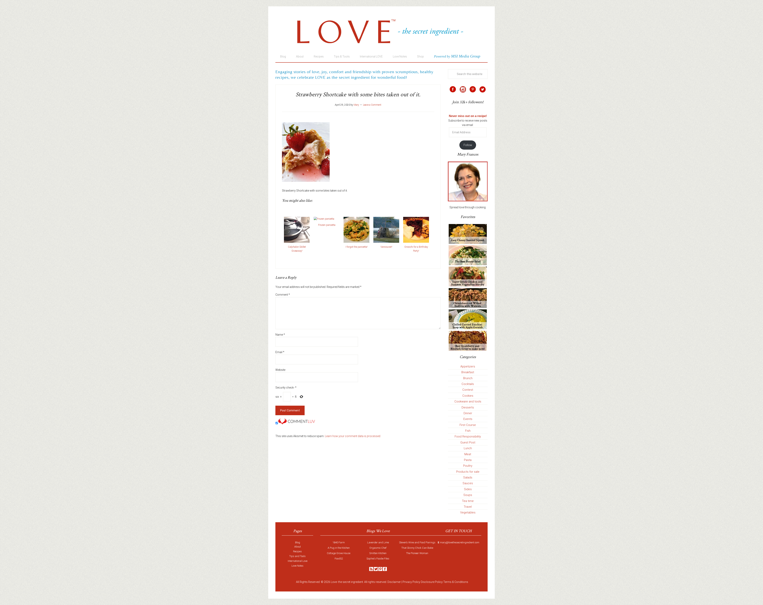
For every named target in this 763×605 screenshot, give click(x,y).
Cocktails (468, 384)
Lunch (468, 448)
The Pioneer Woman (417, 553)
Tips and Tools (297, 556)
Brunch (468, 378)
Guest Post (467, 442)
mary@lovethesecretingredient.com (459, 542)
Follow (468, 145)
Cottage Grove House (338, 553)
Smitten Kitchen (377, 553)
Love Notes (297, 565)
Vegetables (467, 512)
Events (467, 419)
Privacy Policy (411, 582)
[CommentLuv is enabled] (296, 423)
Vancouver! (386, 246)
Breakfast (467, 372)
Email (279, 352)
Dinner (468, 413)
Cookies (467, 395)
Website (280, 369)
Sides (468, 489)
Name (280, 334)
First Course (468, 425)
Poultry (467, 466)
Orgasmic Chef (377, 547)
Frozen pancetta (326, 224)
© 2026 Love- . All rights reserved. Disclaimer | (361, 582)
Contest (467, 390)
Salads (467, 477)
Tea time (468, 501)
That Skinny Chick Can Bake (417, 547)
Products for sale (467, 471)
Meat (467, 454)
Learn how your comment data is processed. (353, 436)
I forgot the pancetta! (357, 246)
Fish (468, 431)
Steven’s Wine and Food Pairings (417, 542)
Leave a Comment (372, 104)
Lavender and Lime (378, 542)
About (297, 546)
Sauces (468, 483)
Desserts (468, 407)
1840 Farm (338, 542)
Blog (297, 542)
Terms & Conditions (455, 582)
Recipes (297, 551)
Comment (282, 294)
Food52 (339, 558)
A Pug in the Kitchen (339, 547)
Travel (468, 507)
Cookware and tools (467, 401)
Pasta (468, 460)
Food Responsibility (468, 436)
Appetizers (467, 366)
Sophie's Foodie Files (378, 558)
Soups (467, 495)
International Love (297, 560)
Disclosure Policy (432, 582)
